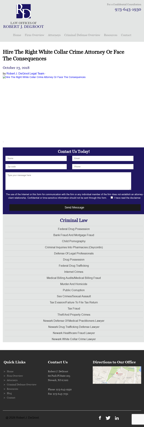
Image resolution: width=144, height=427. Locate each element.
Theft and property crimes (73, 315)
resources (110, 35)
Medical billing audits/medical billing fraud (74, 278)
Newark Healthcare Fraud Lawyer (74, 333)
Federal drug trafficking (74, 266)
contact (126, 35)
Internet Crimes (73, 272)
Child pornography (74, 241)
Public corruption (74, 290)
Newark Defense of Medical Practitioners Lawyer (73, 321)
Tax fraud (74, 309)
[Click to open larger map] (117, 383)
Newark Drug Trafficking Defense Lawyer (73, 327)
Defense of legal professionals (74, 253)
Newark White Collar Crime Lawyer (74, 339)
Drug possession (73, 260)
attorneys (54, 35)
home (17, 35)
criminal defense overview (82, 35)
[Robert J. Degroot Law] (23, 27)
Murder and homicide (73, 284)
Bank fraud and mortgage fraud (73, 235)
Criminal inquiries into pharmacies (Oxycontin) (74, 247)
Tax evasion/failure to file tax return (74, 302)
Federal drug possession (74, 229)
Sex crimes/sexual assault (74, 296)
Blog (9, 393)
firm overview (34, 35)
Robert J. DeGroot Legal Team (25, 74)
